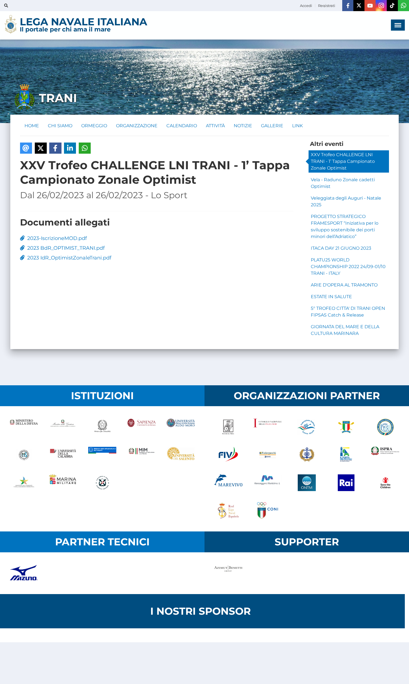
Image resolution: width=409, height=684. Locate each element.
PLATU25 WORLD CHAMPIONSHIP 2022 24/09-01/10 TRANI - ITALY (348, 266)
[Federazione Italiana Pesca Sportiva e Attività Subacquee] (385, 427)
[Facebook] (347, 5)
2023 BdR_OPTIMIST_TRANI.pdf (64, 248)
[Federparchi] (267, 455)
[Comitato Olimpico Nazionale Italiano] (267, 510)
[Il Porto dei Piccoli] (346, 455)
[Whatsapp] (403, 5)
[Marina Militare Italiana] (63, 483)
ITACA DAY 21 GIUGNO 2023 (341, 248)
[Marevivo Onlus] (228, 483)
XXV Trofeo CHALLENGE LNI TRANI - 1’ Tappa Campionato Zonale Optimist (343, 161)
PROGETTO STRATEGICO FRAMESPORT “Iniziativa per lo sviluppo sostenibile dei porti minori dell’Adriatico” (344, 226)
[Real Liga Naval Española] (228, 510)
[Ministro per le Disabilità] (102, 427)
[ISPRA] (385, 455)
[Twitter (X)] (358, 5)
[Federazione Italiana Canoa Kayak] (307, 427)
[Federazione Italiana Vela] (228, 455)
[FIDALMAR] (307, 455)
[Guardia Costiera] (102, 483)
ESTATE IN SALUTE (331, 296)
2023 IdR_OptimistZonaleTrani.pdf (67, 258)
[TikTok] (392, 5)
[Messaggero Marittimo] (267, 483)
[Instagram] (381, 5)
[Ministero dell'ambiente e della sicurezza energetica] (24, 483)
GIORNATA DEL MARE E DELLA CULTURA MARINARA (345, 330)
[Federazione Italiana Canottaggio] (346, 427)
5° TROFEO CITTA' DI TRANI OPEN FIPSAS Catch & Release (348, 312)
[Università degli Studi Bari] (181, 427)
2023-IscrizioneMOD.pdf (55, 238)
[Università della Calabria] (63, 455)
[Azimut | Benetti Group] (228, 573)
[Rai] (346, 483)
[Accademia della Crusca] (228, 427)
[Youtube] (370, 5)
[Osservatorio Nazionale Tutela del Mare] (307, 483)
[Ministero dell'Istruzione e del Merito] (141, 455)
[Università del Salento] (181, 455)
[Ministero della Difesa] (24, 427)
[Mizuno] (24, 573)
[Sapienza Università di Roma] (141, 427)
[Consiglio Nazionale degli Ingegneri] (267, 427)
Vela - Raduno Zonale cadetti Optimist (343, 183)
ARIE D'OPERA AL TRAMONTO (344, 285)
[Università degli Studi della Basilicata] (24, 455)
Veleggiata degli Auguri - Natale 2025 (346, 201)
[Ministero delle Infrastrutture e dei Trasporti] (102, 455)
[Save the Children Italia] (385, 483)
